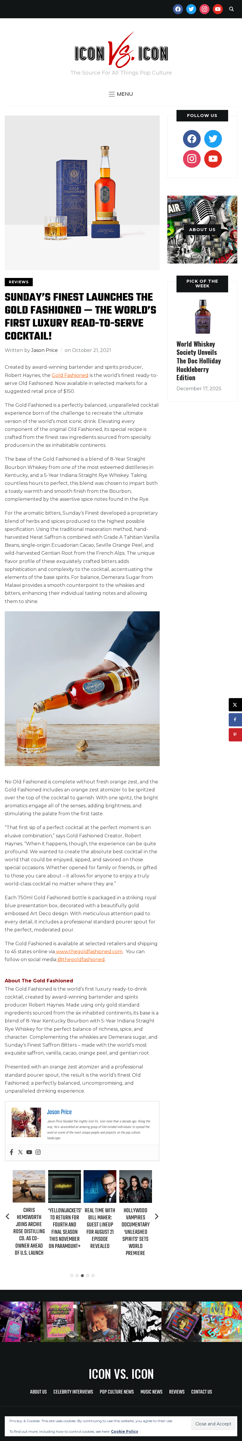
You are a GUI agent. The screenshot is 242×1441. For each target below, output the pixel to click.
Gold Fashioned (70, 375)
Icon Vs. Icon (121, 1373)
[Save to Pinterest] (235, 734)
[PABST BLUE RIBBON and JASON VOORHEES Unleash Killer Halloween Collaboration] (136, 1174)
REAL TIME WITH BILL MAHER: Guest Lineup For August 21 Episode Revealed (65, 1228)
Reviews (19, 282)
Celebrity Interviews (73, 1392)
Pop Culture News (117, 1392)
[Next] (157, 1216)
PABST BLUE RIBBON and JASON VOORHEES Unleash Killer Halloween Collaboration (136, 1232)
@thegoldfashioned (80, 959)
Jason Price (44, 350)
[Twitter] (20, 1152)
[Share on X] (235, 704)
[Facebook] (11, 1152)
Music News (151, 1392)
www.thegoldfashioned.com (88, 951)
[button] (121, 94)
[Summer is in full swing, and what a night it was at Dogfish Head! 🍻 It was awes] (60, 1322)
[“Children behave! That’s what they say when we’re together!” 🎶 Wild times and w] (101, 1322)
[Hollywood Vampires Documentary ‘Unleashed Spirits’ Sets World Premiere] (100, 1174)
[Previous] (8, 1216)
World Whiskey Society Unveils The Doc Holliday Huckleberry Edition (198, 360)
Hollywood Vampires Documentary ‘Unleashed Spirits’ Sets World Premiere (101, 1232)
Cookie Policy (124, 1431)
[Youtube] (29, 1152)
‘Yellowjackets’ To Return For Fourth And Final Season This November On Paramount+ (30, 1228)
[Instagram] (38, 1152)
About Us (38, 1392)
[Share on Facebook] (235, 719)
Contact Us (201, 1392)
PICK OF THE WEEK (202, 283)
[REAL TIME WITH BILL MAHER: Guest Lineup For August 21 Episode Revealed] (65, 1174)
